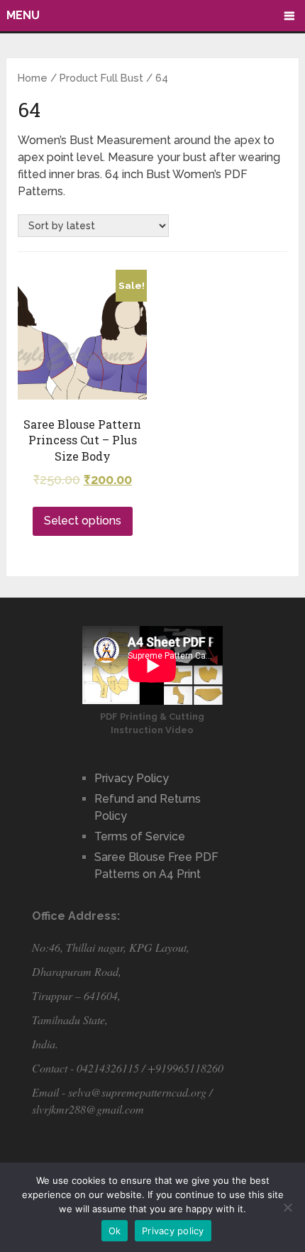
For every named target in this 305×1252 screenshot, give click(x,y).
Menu (23, 15)
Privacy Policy (131, 778)
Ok (115, 1230)
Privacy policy (173, 1230)
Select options (82, 520)
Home (33, 78)
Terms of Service (139, 836)
